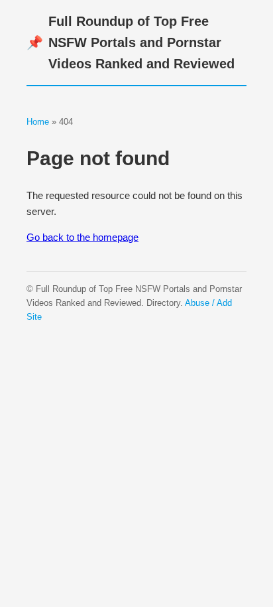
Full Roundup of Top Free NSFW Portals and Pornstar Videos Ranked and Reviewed (131, 42)
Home (38, 122)
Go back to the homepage (82, 237)
